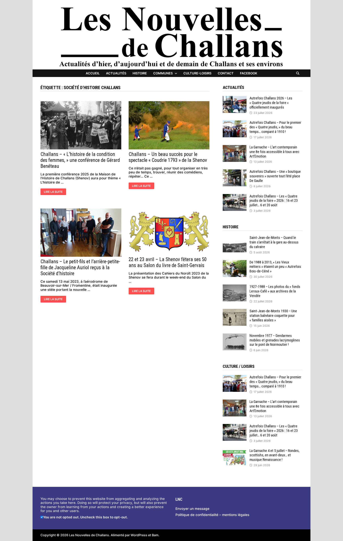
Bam (155, 535)
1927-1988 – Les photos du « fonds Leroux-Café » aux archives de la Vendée (275, 291)
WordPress (139, 535)
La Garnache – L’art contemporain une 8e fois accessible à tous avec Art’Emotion (274, 151)
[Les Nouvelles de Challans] (171, 37)
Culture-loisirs (197, 73)
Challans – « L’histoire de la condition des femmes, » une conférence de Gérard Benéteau (80, 160)
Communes (163, 73)
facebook (248, 73)
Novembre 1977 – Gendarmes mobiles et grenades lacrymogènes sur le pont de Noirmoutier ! (275, 340)
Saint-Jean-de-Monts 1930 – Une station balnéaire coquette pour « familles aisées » (273, 315)
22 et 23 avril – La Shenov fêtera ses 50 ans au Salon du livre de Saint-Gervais (168, 262)
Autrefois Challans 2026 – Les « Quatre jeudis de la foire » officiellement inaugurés (271, 102)
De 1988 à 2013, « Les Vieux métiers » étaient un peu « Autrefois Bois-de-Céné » (275, 266)
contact (226, 73)
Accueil (93, 73)
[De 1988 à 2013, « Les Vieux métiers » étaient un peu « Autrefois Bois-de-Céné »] (235, 262)
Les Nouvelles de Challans (89, 535)
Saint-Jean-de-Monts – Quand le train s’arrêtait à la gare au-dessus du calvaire (274, 242)
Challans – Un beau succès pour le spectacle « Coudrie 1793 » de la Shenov (168, 157)
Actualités (116, 73)
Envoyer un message (192, 509)
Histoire (140, 73)
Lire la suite (53, 192)
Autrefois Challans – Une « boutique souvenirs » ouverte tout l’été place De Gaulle (275, 176)
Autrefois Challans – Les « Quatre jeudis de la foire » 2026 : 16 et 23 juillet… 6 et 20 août (274, 200)
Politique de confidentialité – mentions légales (212, 515)
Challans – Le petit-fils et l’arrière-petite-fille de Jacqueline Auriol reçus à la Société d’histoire (80, 267)
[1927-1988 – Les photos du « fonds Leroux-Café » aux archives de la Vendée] (235, 286)
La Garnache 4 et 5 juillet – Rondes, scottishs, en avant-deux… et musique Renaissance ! (274, 455)
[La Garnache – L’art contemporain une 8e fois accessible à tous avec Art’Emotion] (235, 147)
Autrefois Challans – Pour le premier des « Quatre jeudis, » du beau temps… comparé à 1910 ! (275, 127)
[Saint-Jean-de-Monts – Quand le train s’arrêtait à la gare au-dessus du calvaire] (235, 237)
